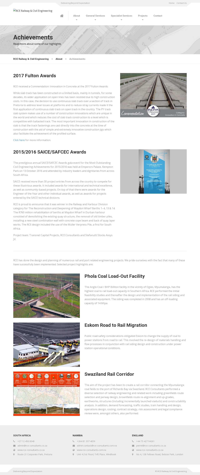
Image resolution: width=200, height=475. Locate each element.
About (76, 15)
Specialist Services (121, 15)
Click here (19, 140)
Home (172, 3)
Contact (157, 15)
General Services (95, 15)
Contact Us (182, 3)
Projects (143, 15)
